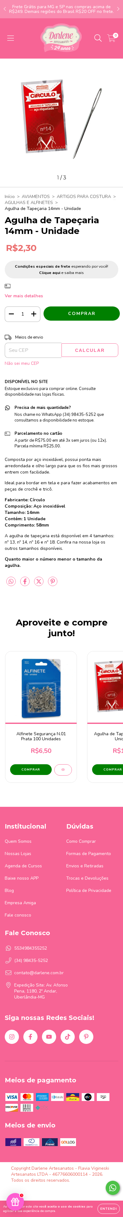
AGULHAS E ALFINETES (29, 203)
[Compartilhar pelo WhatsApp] (11, 582)
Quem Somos (18, 841)
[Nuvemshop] (30, 1191)
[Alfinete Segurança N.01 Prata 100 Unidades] (63, 770)
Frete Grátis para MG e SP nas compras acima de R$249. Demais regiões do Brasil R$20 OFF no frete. (61, 9)
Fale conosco (18, 915)
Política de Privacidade (88, 891)
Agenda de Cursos (23, 866)
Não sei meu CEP (22, 363)
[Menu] (10, 38)
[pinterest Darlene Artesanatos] (86, 1037)
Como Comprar (81, 841)
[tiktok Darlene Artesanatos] (68, 1037)
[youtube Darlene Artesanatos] (49, 1037)
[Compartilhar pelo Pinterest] (52, 584)
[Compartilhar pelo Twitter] (39, 584)
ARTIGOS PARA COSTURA (84, 197)
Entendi (108, 1209)
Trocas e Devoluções (87, 878)
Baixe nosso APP (21, 878)
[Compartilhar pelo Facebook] (25, 584)
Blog (9, 891)
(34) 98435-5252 (31, 961)
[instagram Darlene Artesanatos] (12, 1037)
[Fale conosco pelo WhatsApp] (113, 1188)
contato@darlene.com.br (39, 973)
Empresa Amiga (20, 903)
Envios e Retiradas (84, 866)
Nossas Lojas (18, 854)
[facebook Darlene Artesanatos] (30, 1037)
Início (10, 197)
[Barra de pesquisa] (98, 38)
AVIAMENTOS (36, 197)
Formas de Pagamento (88, 854)
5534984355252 (30, 948)
